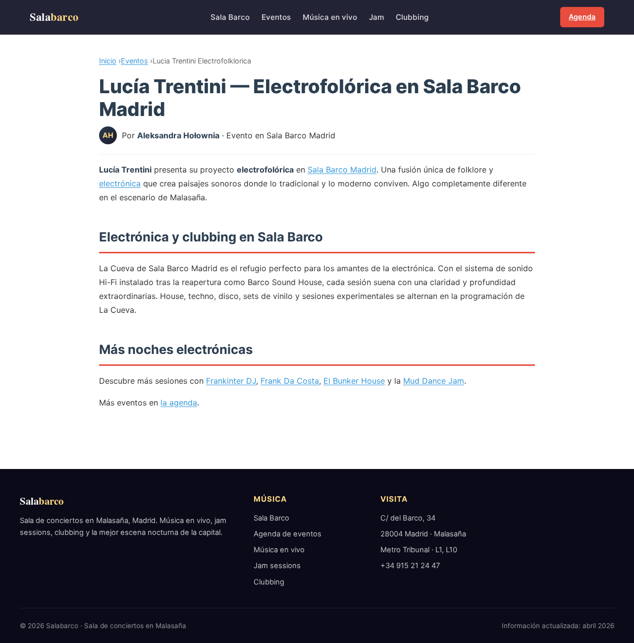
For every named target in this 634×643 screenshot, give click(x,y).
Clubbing (412, 17)
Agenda (582, 16)
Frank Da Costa (290, 381)
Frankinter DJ (231, 381)
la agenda (178, 403)
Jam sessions (277, 565)
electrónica (120, 183)
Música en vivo (330, 17)
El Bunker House (354, 381)
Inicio (107, 61)
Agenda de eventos (287, 533)
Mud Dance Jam (433, 381)
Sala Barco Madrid (342, 170)
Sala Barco (230, 17)
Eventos (276, 17)
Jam (376, 17)
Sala (54, 16)
